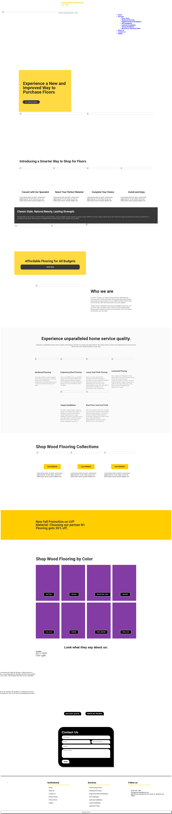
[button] (37, 473)
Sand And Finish (94, 806)
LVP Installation (94, 797)
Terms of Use (53, 800)
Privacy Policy (53, 797)
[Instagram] (133, 787)
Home (51, 787)
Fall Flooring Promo (95, 787)
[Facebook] (129, 787)
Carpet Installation (95, 803)
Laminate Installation (95, 800)
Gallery (51, 803)
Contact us (52, 794)
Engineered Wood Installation (98, 794)
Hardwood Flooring (95, 790)
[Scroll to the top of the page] (1, 810)
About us (51, 790)
